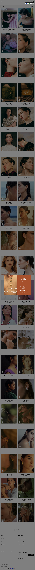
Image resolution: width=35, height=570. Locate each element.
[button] (29, 3)
